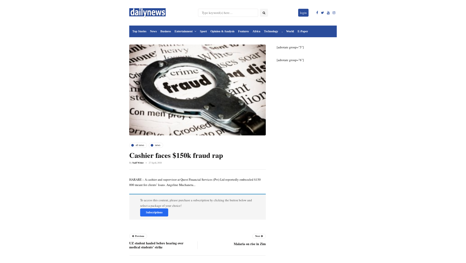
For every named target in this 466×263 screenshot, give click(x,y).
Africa (256, 31)
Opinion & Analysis (222, 31)
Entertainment (184, 31)
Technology (271, 31)
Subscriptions (154, 212)
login (303, 13)
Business (165, 31)
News (153, 31)
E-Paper (303, 31)
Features (243, 31)
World (290, 31)
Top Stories (139, 31)
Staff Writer (138, 163)
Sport (203, 31)
